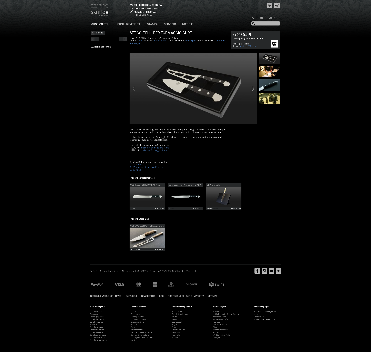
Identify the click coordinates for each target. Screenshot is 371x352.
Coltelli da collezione (180, 314)
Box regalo (176, 327)
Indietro (99, 32)
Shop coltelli (101, 24)
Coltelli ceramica (96, 322)
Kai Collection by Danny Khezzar (226, 314)
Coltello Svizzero (96, 311)
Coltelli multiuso (96, 332)
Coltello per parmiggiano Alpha (154, 147)
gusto (256, 314)
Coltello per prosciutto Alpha (186, 185)
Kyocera (216, 332)
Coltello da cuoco (96, 327)
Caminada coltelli (220, 324)
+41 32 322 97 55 (143, 15)
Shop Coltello (177, 311)
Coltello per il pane (97, 338)
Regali (174, 324)
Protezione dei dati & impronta (186, 296)
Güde (139, 40)
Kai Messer (217, 311)
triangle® (217, 338)
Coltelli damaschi (97, 319)
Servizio (170, 24)
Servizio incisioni (178, 330)
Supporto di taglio (138, 319)
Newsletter (148, 296)
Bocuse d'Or (259, 317)
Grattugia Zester (138, 322)
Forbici (133, 327)
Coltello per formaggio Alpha (153, 150)
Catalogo (131, 296)
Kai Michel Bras (219, 317)
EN (270, 18)
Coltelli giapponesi (97, 317)
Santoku (93, 324)
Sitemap (213, 296)
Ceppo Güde (213, 185)
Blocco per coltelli (137, 317)
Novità (174, 317)
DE (252, 18)
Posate (134, 324)
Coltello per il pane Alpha (145, 185)
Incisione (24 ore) (247, 46)
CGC (161, 296)
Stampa (152, 24)
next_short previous (95, 39)
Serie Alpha (190, 40)
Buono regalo (177, 322)
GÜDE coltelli (136, 164)
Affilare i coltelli (137, 330)
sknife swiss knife (220, 319)
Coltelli (133, 311)
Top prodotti (177, 319)
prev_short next (123, 39)
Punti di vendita (129, 24)
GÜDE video (135, 170)
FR (261, 18)
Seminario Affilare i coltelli (141, 332)
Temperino (94, 314)
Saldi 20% (176, 332)
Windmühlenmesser (221, 330)
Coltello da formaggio (98, 340)
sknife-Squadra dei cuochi (264, 319)
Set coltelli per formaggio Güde (148, 226)
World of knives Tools (221, 335)
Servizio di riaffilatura (140, 335)
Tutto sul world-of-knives (105, 296)
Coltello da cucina (97, 330)
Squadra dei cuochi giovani (265, 311)
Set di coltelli (160, 40)
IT (279, 18)
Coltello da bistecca (98, 335)
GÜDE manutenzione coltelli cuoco (146, 167)
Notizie (187, 24)
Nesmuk (216, 322)
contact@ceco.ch (187, 271)
